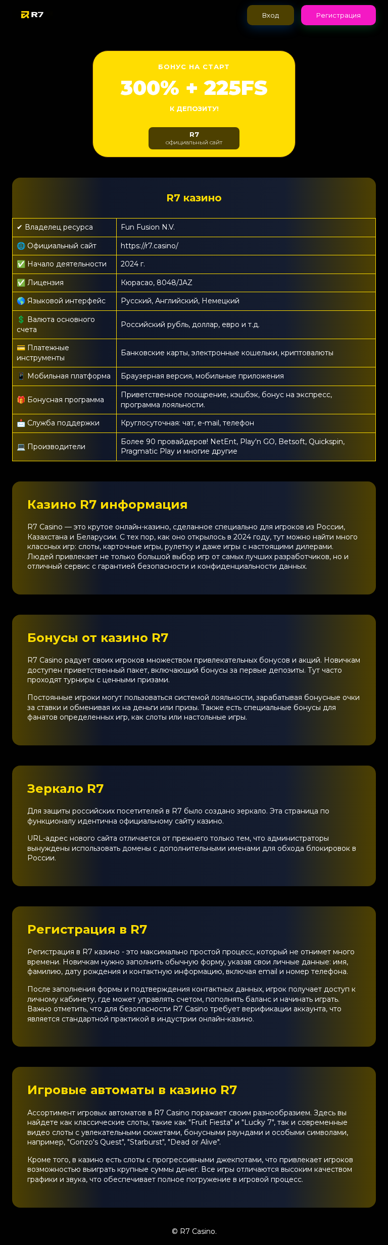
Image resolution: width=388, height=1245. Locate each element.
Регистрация (338, 15)
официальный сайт (194, 138)
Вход (270, 15)
